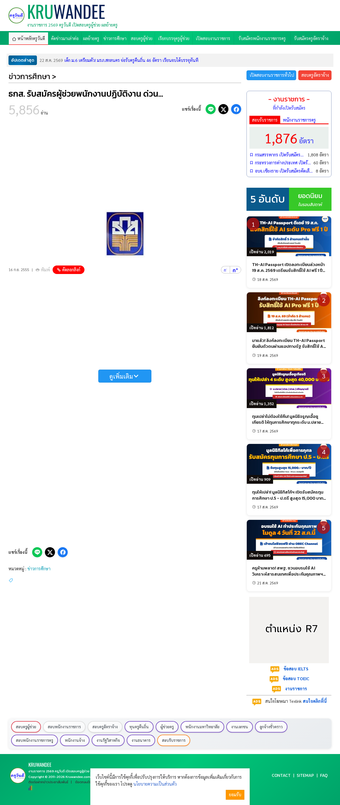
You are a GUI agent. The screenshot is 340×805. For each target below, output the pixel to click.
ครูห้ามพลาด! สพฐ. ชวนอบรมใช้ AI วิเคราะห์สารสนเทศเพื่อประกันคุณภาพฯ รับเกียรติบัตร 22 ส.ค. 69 (287, 574)
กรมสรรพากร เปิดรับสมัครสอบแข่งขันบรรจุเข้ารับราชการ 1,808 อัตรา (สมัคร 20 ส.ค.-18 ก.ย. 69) (280, 154)
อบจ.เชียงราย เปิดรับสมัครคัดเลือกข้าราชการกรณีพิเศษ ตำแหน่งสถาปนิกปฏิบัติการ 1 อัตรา (284, 171)
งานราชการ (296, 688)
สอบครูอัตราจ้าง (315, 75)
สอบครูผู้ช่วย (26, 726)
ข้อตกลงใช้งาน (86, 782)
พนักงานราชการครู (299, 120)
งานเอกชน (239, 726)
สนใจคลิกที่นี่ (315, 701)
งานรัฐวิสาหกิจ (108, 740)
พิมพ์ (45, 269)
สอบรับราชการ (265, 120)
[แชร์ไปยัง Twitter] (223, 109)
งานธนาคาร (140, 740)
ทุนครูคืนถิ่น (139, 726)
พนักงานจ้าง (75, 740)
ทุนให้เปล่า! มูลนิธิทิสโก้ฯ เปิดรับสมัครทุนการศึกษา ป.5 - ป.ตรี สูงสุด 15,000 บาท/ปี (288, 498)
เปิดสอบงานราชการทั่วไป (272, 75)
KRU (40, 764)
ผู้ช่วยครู (167, 726)
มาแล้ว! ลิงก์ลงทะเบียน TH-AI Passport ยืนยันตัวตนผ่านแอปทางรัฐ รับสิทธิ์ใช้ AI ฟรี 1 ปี (288, 346)
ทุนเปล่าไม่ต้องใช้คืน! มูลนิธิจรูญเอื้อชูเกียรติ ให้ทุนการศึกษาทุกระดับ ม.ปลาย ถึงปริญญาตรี (286, 422)
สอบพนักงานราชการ (64, 726)
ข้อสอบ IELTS (295, 668)
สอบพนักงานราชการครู (34, 740)
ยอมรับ (235, 794)
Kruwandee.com (78, 776)
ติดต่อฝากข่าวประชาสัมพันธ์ (48, 782)
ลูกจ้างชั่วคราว (271, 726)
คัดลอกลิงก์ (71, 269)
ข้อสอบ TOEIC (296, 678)
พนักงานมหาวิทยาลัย (202, 726)
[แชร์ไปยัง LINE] (211, 109)
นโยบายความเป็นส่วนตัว (155, 784)
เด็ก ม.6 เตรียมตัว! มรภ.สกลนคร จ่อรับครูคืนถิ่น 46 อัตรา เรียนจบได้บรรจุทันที (119, 60)
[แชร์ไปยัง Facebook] (236, 109)
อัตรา (289, 138)
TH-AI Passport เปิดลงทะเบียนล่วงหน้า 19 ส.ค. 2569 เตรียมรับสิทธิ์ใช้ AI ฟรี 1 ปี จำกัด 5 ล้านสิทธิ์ (288, 270)
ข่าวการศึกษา (38, 568)
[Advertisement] (124, 164)
